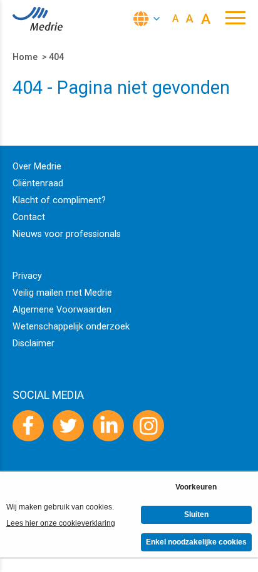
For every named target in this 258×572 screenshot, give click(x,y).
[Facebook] (28, 425)
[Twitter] (68, 425)
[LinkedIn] (108, 425)
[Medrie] (38, 19)
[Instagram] (148, 425)
